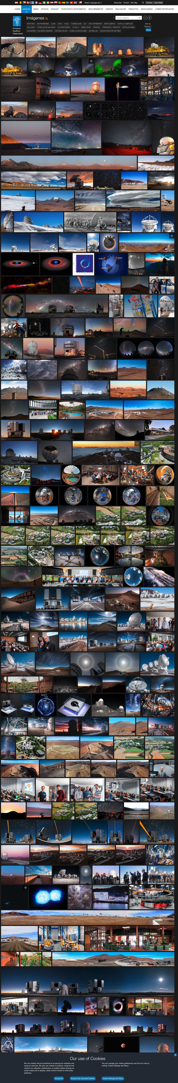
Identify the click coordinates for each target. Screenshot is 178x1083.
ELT (85, 24)
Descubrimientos (95, 9)
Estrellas (93, 31)
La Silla (75, 27)
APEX (60, 24)
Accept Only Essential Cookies (82, 1078)
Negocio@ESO (147, 9)
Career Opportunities (164, 9)
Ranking (147, 27)
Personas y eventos (111, 27)
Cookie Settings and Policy (113, 1078)
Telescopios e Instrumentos (73, 9)
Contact (126, 3)
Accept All (59, 1078)
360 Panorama (43, 24)
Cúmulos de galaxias (46, 27)
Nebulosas (86, 27)
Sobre (17, 9)
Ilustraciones (64, 27)
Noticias (44, 9)
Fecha (148, 30)
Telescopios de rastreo (110, 31)
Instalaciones (128, 27)
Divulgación (120, 9)
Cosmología (76, 24)
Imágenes (26, 9)
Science (149, 3)
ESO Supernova (95, 24)
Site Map (134, 3)
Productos (133, 9)
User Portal (158, 3)
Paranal (96, 27)
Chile (66, 24)
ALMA (53, 24)
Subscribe (118, 3)
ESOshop (55, 9)
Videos (36, 9)
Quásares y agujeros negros (40, 31)
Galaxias (31, 27)
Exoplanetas (109, 24)
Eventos (109, 9)
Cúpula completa (125, 24)
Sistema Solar (61, 31)
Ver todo (31, 24)
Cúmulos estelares (78, 31)
